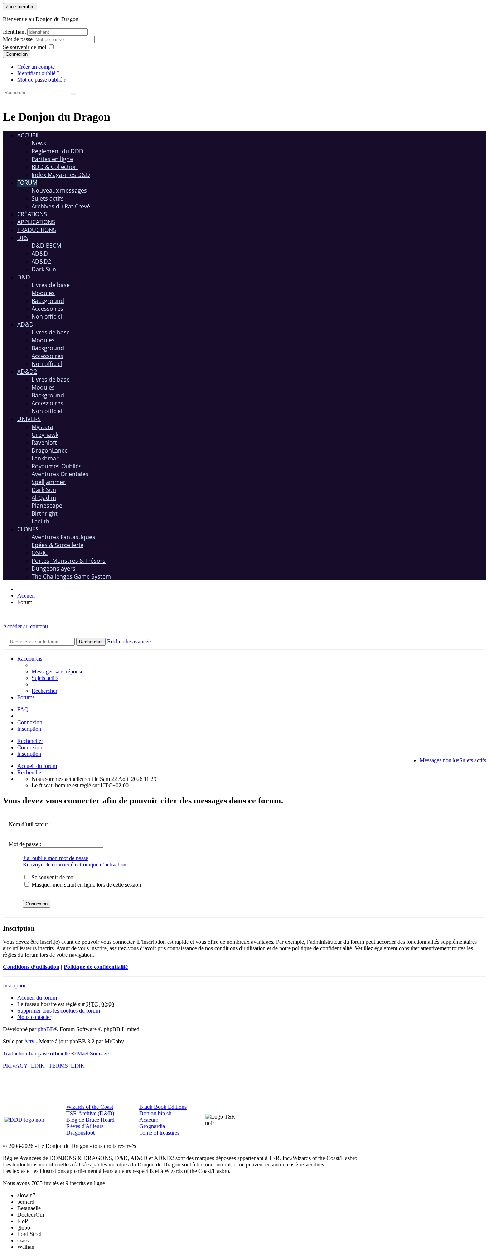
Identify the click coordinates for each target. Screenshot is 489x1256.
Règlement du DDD (57, 151)
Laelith (40, 521)
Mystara (42, 427)
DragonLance (50, 450)
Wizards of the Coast (89, 1107)
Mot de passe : (25, 844)
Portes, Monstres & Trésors (69, 561)
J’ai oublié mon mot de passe (55, 858)
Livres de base (51, 285)
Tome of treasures (159, 1133)
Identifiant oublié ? (38, 73)
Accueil (28, 135)
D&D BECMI (47, 246)
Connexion (17, 54)
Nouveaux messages (59, 190)
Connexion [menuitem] (29, 722)
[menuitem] (57, 671)
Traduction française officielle (36, 1053)
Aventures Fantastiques (63, 537)
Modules (43, 293)
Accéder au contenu (25, 626)
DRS (22, 238)
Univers (29, 419)
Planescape (47, 505)
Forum (27, 183)
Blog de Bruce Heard (90, 1120)
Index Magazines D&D (61, 175)
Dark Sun (44, 269)
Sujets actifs (48, 198)
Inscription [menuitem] (29, 729)
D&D (23, 277)
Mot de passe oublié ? (41, 80)
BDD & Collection (55, 167)
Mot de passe (18, 39)
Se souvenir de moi (24, 47)
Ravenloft (44, 442)
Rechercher (30, 741)
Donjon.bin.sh (155, 1113)
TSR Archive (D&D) (90, 1113)
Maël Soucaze (93, 1053)
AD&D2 (41, 261)
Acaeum (148, 1120)
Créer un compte (36, 67)
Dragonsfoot (80, 1133)
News (39, 143)
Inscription (29, 754)
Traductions (36, 230)
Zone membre (20, 6)
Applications (36, 222)
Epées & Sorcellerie (57, 545)
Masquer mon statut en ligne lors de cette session (85, 884)
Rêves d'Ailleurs (84, 1126)
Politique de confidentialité (96, 967)
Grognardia (152, 1126)
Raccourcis (29, 659)
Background (48, 301)
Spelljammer (49, 482)
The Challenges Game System (71, 576)
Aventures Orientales (60, 474)
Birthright (45, 513)
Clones (28, 529)
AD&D (40, 253)
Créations (32, 214)
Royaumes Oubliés (57, 466)
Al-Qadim (44, 498)
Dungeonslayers (54, 569)
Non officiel (47, 316)
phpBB (46, 1029)
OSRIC (40, 553)
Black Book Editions (163, 1107)
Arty (29, 1041)
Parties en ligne (52, 159)
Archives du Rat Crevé (61, 206)
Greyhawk (45, 435)
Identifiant (14, 32)
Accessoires (47, 309)
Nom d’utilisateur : (30, 824)
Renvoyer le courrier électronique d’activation (74, 864)
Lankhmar (45, 458)
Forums (25, 697)
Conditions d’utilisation (31, 967)
